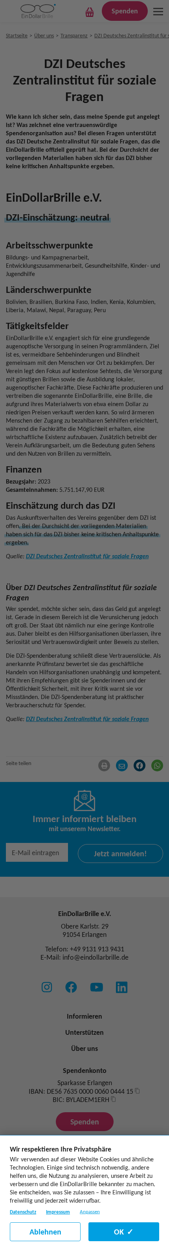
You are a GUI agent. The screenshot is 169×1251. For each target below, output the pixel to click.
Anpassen (90, 1211)
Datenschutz (23, 1212)
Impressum (58, 1212)
